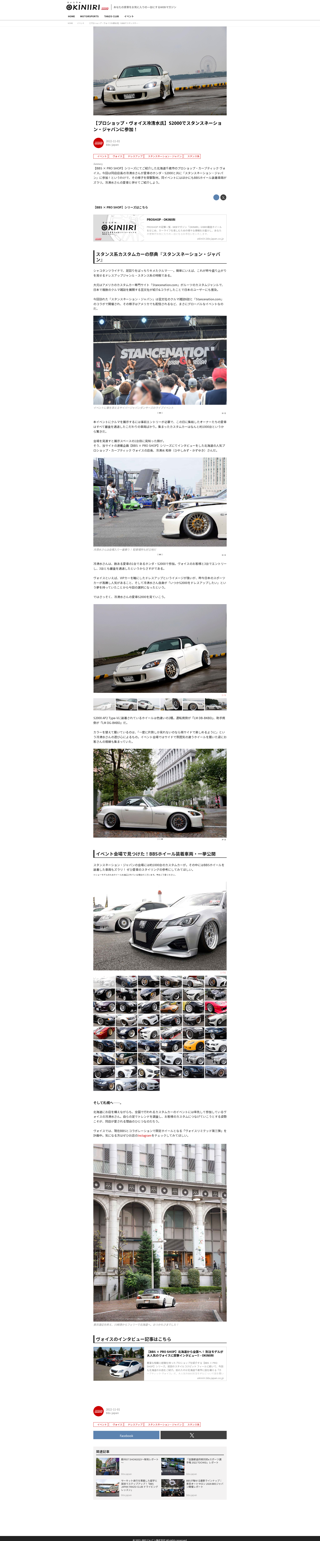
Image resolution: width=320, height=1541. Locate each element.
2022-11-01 (113, 141)
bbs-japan (112, 144)
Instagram (144, 1135)
